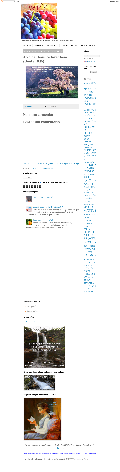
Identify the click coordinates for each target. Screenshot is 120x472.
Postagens (30, 306)
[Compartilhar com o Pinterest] (55, 106)
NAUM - (90, 218)
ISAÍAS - (91, 168)
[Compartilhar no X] (52, 106)
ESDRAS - (90, 136)
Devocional (64, 45)
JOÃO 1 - (90, 183)
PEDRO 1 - (90, 232)
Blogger (59, 448)
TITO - (92, 289)
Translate (91, 61)
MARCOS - (90, 207)
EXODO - (90, 142)
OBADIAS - (90, 226)
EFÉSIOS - (90, 133)
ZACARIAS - (89, 291)
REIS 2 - (93, 246)
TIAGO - (90, 279)
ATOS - (92, 92)
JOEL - (86, 174)
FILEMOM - (90, 147)
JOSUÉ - (90, 177)
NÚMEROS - (90, 224)
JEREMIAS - (90, 171)
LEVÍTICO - (91, 198)
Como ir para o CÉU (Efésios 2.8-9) (48, 207)
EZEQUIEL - (90, 144)
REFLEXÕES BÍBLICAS (87, 45)
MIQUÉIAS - (91, 215)
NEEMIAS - (90, 221)
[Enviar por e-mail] (49, 106)
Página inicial (27, 45)
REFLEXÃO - (32, 322)
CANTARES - (90, 95)
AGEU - (87, 83)
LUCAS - (90, 201)
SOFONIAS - (90, 265)
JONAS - (93, 174)
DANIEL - (91, 118)
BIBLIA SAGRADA (52, 45)
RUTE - (92, 252)
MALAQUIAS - (90, 204)
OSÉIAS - (90, 229)
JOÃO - (90, 180)
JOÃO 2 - (87, 187)
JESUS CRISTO (38, 45)
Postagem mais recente (34, 163)
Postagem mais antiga (69, 163)
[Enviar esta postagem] (45, 106)
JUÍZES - (87, 193)
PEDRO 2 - (90, 235)
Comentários (32, 311)
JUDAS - (91, 190)
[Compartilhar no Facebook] (54, 106)
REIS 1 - (87, 246)
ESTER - (90, 139)
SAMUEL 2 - (91, 263)
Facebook (74, 45)
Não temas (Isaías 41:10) (43, 197)
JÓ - (94, 192)
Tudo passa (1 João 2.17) (43, 220)
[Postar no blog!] (51, 106)
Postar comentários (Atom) (42, 168)
